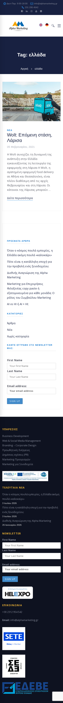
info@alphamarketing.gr (45, 3)
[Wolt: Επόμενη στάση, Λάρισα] (31, 84)
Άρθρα (11, 323)
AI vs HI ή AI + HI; (18, 304)
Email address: (17, 386)
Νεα (9, 130)
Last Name (14, 371)
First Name (14, 360)
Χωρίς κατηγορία (18, 336)
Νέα (9, 330)
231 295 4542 (31, 7)
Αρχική (24, 68)
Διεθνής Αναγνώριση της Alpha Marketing (26, 520)
